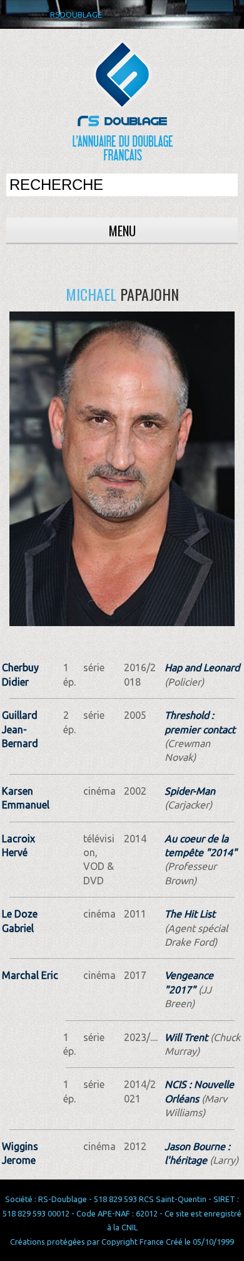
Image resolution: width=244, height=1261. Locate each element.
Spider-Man (190, 791)
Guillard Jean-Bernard (20, 729)
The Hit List (190, 913)
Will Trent (186, 1037)
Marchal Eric (30, 975)
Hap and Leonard (202, 667)
